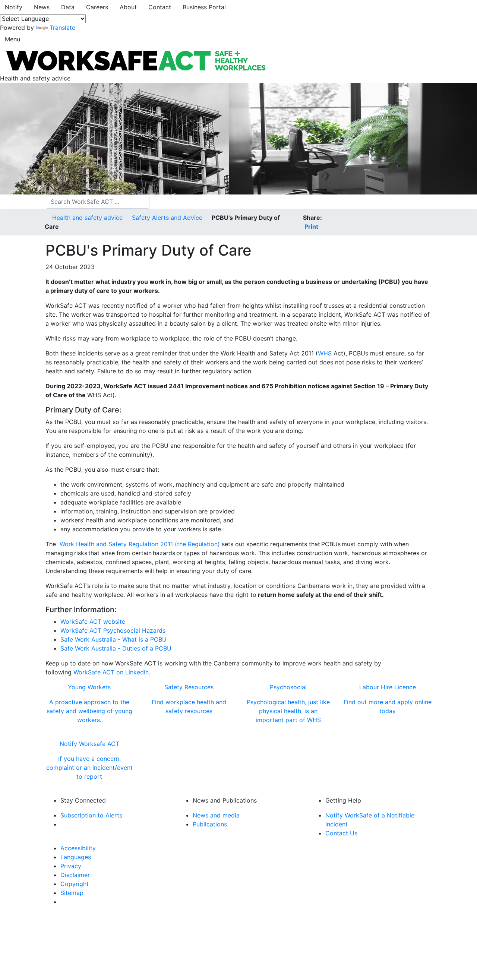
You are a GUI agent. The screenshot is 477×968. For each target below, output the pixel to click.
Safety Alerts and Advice (167, 217)
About (128, 7)
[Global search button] (154, 201)
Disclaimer (75, 875)
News (42, 7)
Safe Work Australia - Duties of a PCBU (115, 648)
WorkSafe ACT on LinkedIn (111, 672)
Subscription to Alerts (91, 815)
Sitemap (71, 892)
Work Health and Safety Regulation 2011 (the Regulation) (140, 544)
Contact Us (341, 833)
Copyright (74, 884)
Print (310, 226)
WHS (325, 353)
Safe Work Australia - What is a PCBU (113, 639)
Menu (12, 39)
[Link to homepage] (135, 60)
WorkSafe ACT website (92, 621)
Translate (62, 27)
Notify (13, 7)
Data (68, 7)
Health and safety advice (87, 217)
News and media (216, 815)
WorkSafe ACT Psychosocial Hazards (112, 630)
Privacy (70, 866)
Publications (210, 824)
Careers (97, 7)
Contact (159, 7)
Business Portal (204, 7)
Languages (75, 857)
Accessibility (78, 848)
